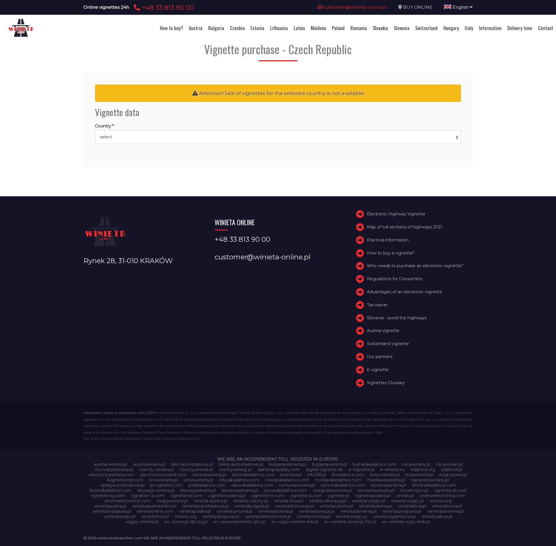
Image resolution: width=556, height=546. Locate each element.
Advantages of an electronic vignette (404, 291)
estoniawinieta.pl (209, 474)
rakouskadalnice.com (252, 485)
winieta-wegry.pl (368, 500)
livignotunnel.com (125, 480)
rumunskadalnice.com (343, 485)
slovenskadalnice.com (434, 485)
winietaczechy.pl (336, 506)
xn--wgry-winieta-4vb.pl (294, 521)
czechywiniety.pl (235, 469)
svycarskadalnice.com (285, 490)
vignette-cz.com (147, 495)
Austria (195, 28)
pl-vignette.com (166, 485)
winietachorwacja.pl (294, 506)
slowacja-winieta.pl (155, 490)
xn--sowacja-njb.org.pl (186, 521)
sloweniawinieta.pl (240, 490)
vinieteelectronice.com (127, 500)
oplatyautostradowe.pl (122, 485)
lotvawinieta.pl (163, 480)
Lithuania (279, 28)
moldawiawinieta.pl (386, 480)
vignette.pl (338, 495)
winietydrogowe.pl (220, 516)
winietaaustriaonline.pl (154, 506)
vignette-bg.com (108, 495)
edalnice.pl (451, 469)
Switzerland (426, 28)
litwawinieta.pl (419, 474)
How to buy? (171, 28)
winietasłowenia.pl (445, 511)
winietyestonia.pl (313, 516)
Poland (338, 28)
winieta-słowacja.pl (327, 500)
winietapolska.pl (195, 511)
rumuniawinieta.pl (297, 485)
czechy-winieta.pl (156, 469)
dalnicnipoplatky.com (278, 469)
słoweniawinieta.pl (376, 490)
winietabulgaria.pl (251, 506)
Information (490, 28)
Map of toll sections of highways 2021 (404, 227)
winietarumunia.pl (234, 511)
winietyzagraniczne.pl (394, 516)
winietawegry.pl (120, 516)
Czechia (237, 28)
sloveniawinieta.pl (388, 485)
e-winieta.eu (392, 469)
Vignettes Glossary (386, 382)
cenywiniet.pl (449, 464)
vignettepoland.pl (372, 495)
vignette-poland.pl (227, 495)
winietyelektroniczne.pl (268, 516)
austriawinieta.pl (149, 464)
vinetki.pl (405, 495)
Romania (358, 28)
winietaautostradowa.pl (205, 506)
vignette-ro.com (267, 495)
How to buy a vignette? (391, 253)
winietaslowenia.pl (358, 511)
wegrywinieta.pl (172, 500)
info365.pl (317, 474)
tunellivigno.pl (414, 490)
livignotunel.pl (453, 474)
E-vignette (378, 369)
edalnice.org (423, 469)
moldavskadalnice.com (338, 480)
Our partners (379, 356)
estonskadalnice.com (253, 474)
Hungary (451, 28)
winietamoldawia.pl (112, 511)
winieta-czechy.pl (250, 500)
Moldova (318, 28)
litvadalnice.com (348, 474)
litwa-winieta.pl (385, 474)
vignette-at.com (450, 490)
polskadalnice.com (207, 485)
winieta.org (440, 500)
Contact (545, 28)
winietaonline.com (155, 511)
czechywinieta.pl (196, 469)
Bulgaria (216, 28)
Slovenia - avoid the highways (397, 317)
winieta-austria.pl (210, 500)
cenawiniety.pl (416, 464)
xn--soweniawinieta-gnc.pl (239, 521)
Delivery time (519, 28)
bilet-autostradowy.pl (192, 464)
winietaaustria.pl (110, 506)
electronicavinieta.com (112, 474)
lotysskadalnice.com (239, 480)
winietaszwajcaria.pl (401, 511)
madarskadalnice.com (287, 480)
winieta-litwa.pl (288, 500)
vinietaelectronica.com (442, 495)
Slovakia (380, 28)
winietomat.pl (155, 516)
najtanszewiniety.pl (430, 480)
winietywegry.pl (351, 516)
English (460, 7)
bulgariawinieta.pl (329, 464)
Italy (469, 28)
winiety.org (186, 516)
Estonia (257, 28)
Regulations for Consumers (394, 278)
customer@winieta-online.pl (354, 7)
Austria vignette (383, 330)
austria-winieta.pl (110, 464)
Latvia (299, 28)
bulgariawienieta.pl (287, 464)
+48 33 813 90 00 (167, 7)
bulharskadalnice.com (374, 464)
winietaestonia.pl (375, 506)
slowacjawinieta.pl (198, 490)
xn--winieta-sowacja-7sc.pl (350, 521)
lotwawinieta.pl (198, 480)
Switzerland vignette (388, 343)
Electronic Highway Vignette (396, 214)
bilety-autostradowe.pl (241, 464)
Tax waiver (377, 304)
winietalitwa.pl (412, 506)
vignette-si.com (306, 495)
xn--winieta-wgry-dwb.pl (406, 521)
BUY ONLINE (417, 7)
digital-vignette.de (324, 469)
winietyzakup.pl (437, 516)
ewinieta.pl (291, 474)
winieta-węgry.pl (407, 500)
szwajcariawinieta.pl (332, 490)
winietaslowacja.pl (316, 511)
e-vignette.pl (361, 469)
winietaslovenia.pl (275, 511)
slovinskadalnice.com (110, 490)
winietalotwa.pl (447, 506)
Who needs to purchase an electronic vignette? (415, 265)
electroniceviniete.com (163, 474)
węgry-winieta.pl (142, 521)
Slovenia (401, 28)
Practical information (388, 240)
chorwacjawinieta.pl (113, 469)
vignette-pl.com (186, 495)
